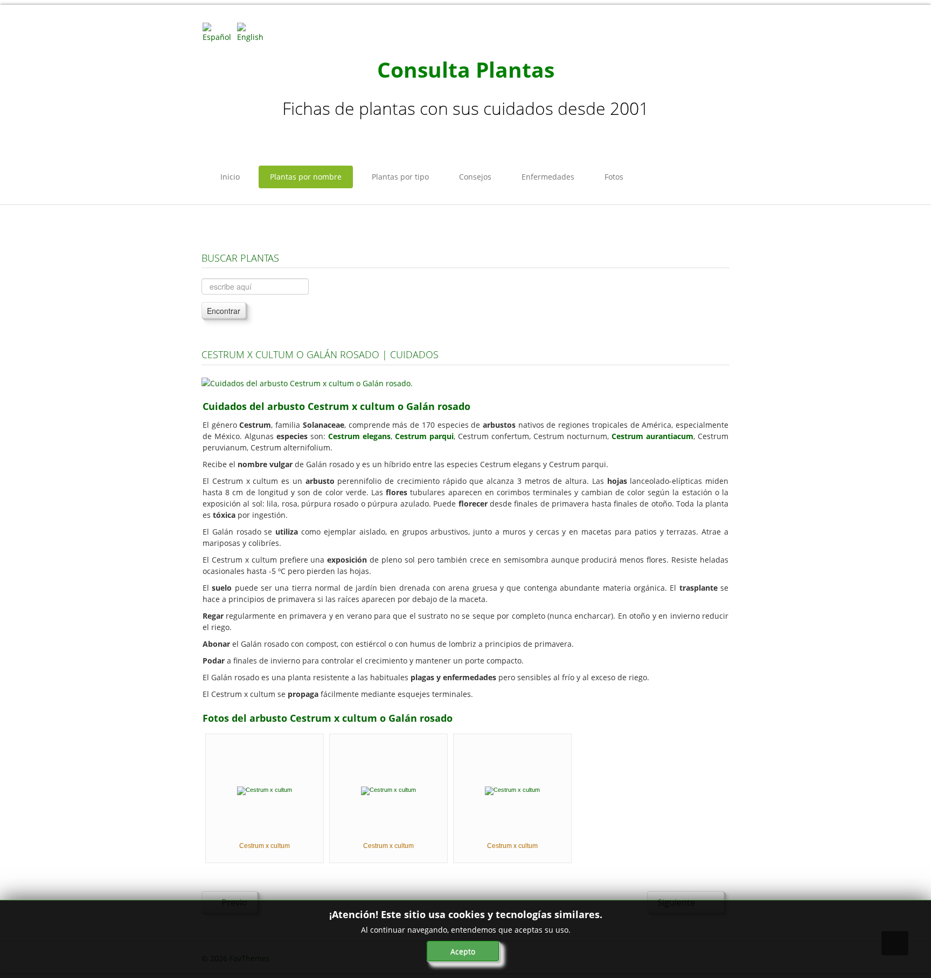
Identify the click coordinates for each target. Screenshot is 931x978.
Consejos (475, 177)
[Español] (219, 31)
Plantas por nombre (306, 177)
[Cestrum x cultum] (264, 789)
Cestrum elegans (359, 436)
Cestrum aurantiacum (652, 436)
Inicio (230, 177)
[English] (253, 31)
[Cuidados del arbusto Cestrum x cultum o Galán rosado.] (307, 382)
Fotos (614, 177)
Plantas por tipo (400, 177)
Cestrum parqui (424, 436)
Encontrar (223, 310)
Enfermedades (548, 177)
